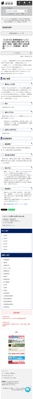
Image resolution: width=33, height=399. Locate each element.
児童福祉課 (5, 219)
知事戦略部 (6, 259)
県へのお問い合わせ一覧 (7, 375)
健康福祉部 (6, 271)
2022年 (5, 246)
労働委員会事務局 (8, 304)
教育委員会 (6, 307)
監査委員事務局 (7, 301)
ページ (18, 13)
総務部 (5, 262)
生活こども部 (7, 268)
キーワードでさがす (7, 8)
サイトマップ (5, 371)
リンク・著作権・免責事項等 (8, 373)
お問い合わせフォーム (8, 225)
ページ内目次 (16, 53)
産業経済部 (6, 279)
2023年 (5, 244)
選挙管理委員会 (7, 298)
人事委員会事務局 (8, 296)
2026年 (5, 235)
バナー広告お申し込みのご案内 (9, 377)
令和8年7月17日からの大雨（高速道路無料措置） (14, 318)
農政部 (5, 276)
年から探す (5, 231)
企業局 (5, 287)
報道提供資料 (14, 18)
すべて (12, 13)
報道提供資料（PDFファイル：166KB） (17, 204)
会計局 (5, 284)
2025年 (5, 238)
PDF (22, 13)
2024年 (5, 241)
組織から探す (6, 255)
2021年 (5, 249)
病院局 (5, 290)
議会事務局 (6, 293)
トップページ (7, 18)
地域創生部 (6, 265)
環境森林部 (6, 273)
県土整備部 (6, 282)
